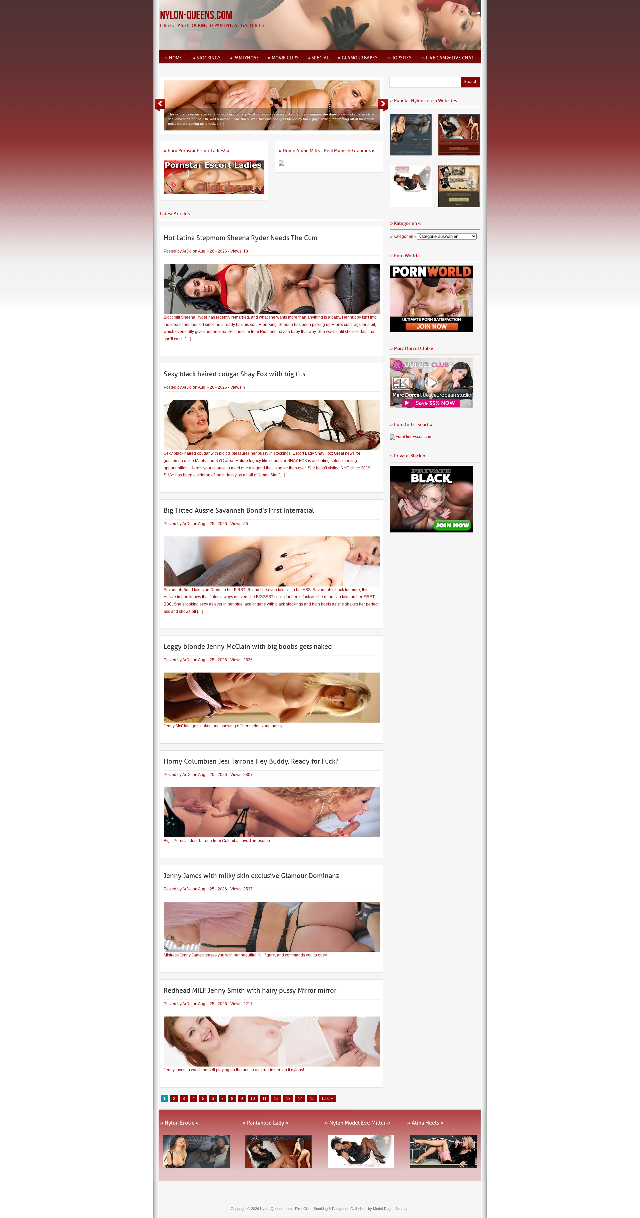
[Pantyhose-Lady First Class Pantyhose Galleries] (459, 153)
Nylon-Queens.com (196, 15)
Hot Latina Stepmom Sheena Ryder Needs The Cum (240, 238)
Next (383, 105)
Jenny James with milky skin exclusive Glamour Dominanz (251, 876)
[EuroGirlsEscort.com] (411, 436)
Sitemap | (402, 1209)
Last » (327, 1098)
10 (252, 1098)
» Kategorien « (403, 236)
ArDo (187, 251)
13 (288, 1098)
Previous (160, 105)
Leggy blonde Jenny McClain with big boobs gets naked (248, 647)
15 (312, 1098)
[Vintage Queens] (459, 204)
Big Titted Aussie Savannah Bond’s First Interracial (239, 510)
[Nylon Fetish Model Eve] (411, 204)
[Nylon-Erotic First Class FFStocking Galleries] (411, 153)
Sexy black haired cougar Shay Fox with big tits (234, 374)
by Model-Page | (381, 1209)
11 (264, 1098)
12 (276, 1098)
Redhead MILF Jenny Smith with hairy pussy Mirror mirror (250, 990)
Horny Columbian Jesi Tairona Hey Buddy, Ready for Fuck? (251, 761)
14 (300, 1098)
